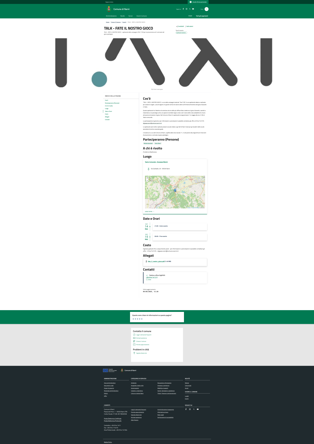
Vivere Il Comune (116, 22)
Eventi (124, 22)
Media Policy (108, 442)
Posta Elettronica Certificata (112, 418)
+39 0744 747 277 (152, 277)
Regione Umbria (109, 2)
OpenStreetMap (195, 207)
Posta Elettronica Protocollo (112, 421)
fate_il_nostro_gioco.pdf (156, 261)
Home (107, 22)
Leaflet (188, 207)
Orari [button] (149, 279)
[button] (198, 2)
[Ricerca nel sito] (207, 9)
